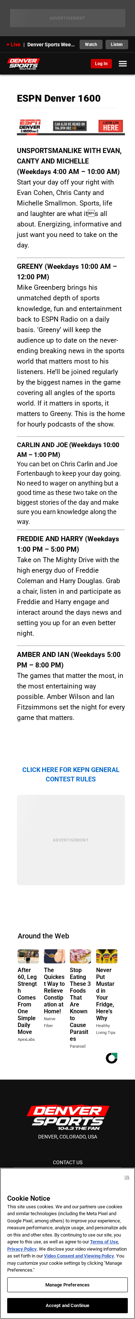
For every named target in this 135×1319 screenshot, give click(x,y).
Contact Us (67, 1162)
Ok (127, 1177)
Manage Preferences (67, 1285)
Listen (117, 44)
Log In (101, 63)
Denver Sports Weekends (51, 44)
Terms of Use (104, 1241)
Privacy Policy (22, 1249)
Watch (91, 44)
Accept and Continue (67, 1305)
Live (16, 44)
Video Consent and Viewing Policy (79, 1256)
